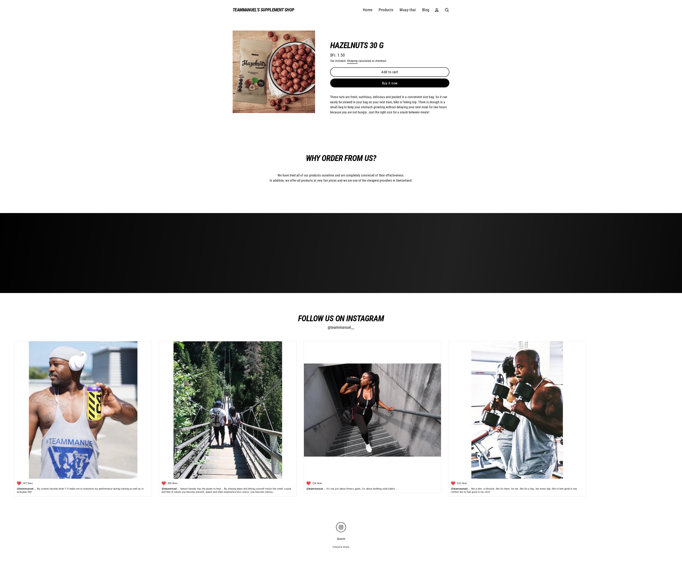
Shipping (352, 61)
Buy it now (390, 83)
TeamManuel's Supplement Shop (263, 10)
